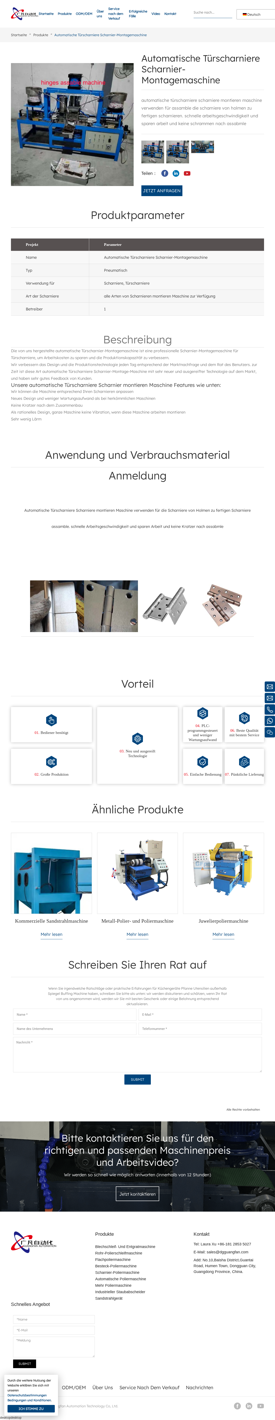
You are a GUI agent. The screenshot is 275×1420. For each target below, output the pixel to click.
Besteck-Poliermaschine (116, 1266)
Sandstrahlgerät (108, 1298)
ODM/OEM (84, 14)
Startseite (46, 14)
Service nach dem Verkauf (115, 13)
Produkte (65, 14)
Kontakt (170, 14)
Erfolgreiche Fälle (138, 13)
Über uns (100, 13)
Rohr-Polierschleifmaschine (118, 1253)
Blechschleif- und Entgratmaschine (125, 1247)
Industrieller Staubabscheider (120, 1292)
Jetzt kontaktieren (137, 1194)
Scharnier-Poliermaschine (117, 1272)
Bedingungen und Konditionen (29, 1400)
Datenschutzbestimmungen (27, 1395)
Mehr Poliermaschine (113, 1285)
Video (155, 14)
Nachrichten (199, 1387)
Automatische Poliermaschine (120, 1279)
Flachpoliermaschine (113, 1259)
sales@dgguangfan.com (227, 1252)
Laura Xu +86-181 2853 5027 (226, 1244)
